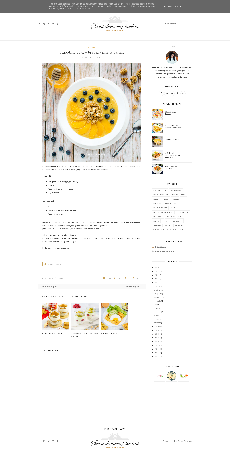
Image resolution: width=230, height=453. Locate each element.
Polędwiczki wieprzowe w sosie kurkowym (172, 155)
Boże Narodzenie (160, 190)
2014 (157, 349)
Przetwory (157, 216)
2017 (157, 337)
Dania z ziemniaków (161, 194)
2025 (157, 271)
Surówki (166, 221)
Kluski (165, 199)
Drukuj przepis (54, 264)
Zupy (181, 230)
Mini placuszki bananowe (170, 113)
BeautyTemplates (185, 441)
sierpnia (157, 301)
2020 (157, 326)
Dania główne (176, 190)
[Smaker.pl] (159, 380)
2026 (157, 267)
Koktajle (175, 199)
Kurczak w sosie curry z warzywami (173, 126)
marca (156, 315)
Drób (183, 194)
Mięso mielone (171, 203)
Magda (86, 57)
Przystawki (170, 216)
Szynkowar (177, 221)
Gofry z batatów (109, 333)
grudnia (157, 290)
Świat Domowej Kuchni (165, 251)
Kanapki (156, 199)
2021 (157, 286)
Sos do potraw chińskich (171, 167)
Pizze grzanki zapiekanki (162, 212)
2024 (157, 275)
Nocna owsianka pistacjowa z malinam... (84, 335)
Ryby (180, 216)
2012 (157, 356)
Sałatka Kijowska (172, 139)
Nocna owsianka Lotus (52, 333)
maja (156, 308)
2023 (157, 279)
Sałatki (156, 221)
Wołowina (171, 230)
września (157, 297)
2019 (157, 330)
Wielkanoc (179, 225)
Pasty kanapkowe (160, 208)
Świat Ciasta (160, 247)
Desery (91, 47)
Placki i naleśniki (182, 212)
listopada (158, 293)
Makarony (157, 203)
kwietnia (157, 312)
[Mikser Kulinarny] (171, 380)
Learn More (167, 6)
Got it (178, 6)
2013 (157, 353)
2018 (157, 334)
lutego (156, 319)
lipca (156, 304)
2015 (157, 345)
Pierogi (173, 208)
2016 (157, 341)
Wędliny (168, 225)
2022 (157, 282)
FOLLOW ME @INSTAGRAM (115, 429)
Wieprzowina (158, 230)
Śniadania (59, 278)
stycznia (157, 323)
